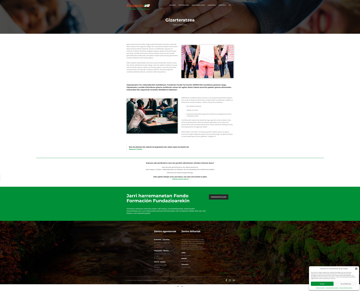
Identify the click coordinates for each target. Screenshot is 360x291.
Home (175, 25)
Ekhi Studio (163, 280)
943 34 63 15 (159, 247)
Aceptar (322, 284)
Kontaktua (222, 5)
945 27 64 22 (159, 269)
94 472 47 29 (187, 261)
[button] (356, 269)
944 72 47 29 (159, 258)
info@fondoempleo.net (169, 169)
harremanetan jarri (218, 197)
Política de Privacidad (152, 280)
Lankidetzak (212, 5)
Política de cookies (320, 287)
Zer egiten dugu (183, 5)
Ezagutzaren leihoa (198, 5)
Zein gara (173, 5)
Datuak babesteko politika (332, 287)
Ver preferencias (346, 284)
